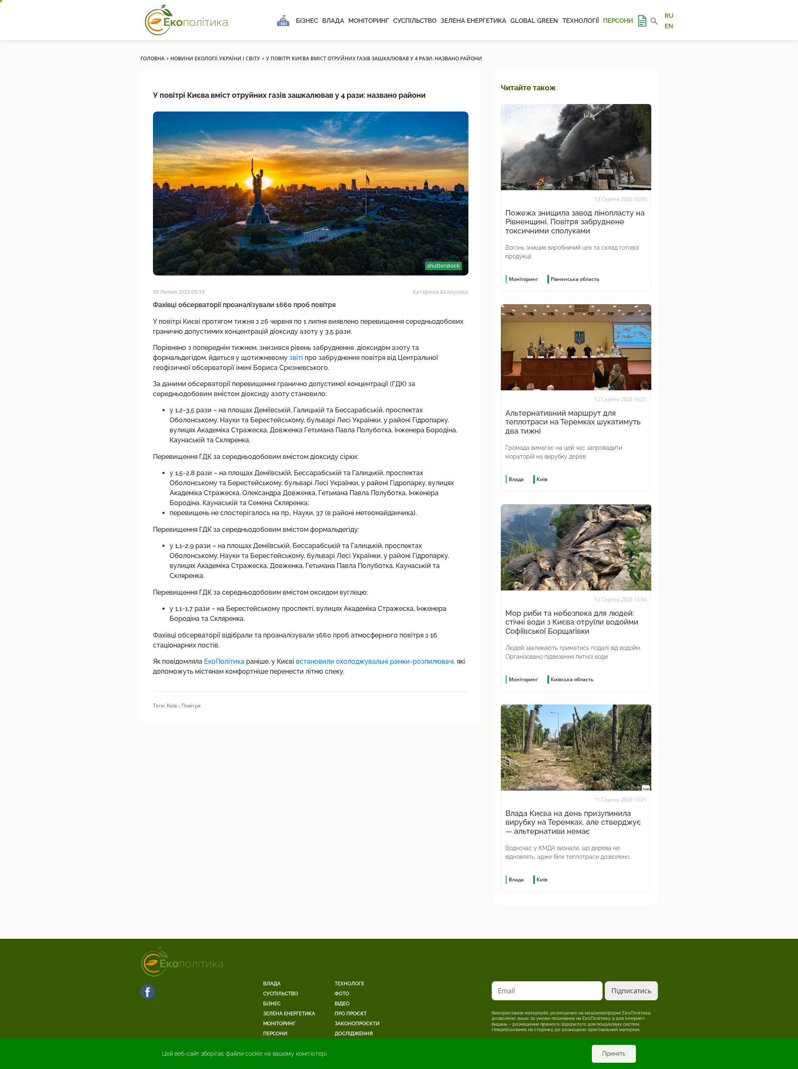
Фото (342, 994)
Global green (534, 21)
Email (506, 990)
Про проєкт (351, 1014)
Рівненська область (575, 279)
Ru (669, 16)
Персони (618, 21)
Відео (342, 1004)
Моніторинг (368, 21)
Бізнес (307, 21)
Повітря (191, 705)
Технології (580, 21)
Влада (333, 21)
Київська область (572, 679)
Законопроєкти (357, 1024)
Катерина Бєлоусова (440, 291)
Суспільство (414, 21)
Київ (172, 705)
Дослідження (354, 1034)
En (669, 26)
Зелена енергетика (473, 21)
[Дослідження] (641, 21)
